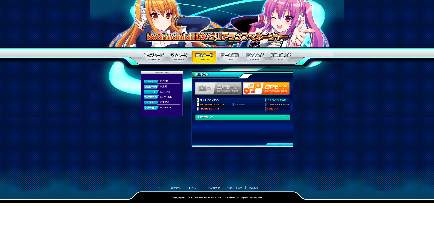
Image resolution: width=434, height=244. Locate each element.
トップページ (153, 56)
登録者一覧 (204, 56)
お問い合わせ (280, 56)
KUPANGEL (166, 97)
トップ (160, 187)
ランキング (255, 56)
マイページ (179, 56)
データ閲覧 (229, 56)
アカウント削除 (234, 187)
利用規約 (253, 187)
